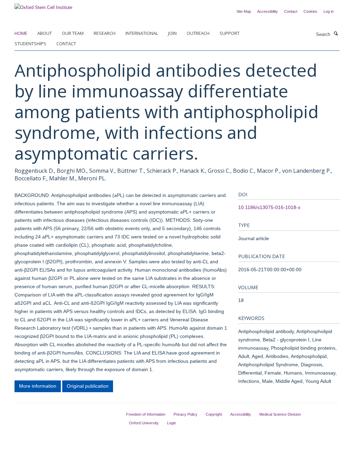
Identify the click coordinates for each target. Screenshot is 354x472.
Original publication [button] (88, 386)
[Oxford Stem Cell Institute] (43, 5)
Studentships (30, 43)
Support (230, 33)
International (141, 33)
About (44, 33)
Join (172, 33)
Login (171, 423)
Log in (329, 11)
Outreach (198, 33)
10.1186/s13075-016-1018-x (269, 207)
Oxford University (144, 423)
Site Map (243, 11)
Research (104, 33)
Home (21, 33)
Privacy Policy (185, 414)
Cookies (310, 11)
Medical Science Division (280, 414)
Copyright (214, 414)
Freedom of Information (145, 414)
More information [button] (37, 386)
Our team (73, 33)
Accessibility (267, 11)
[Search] (335, 34)
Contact (290, 11)
